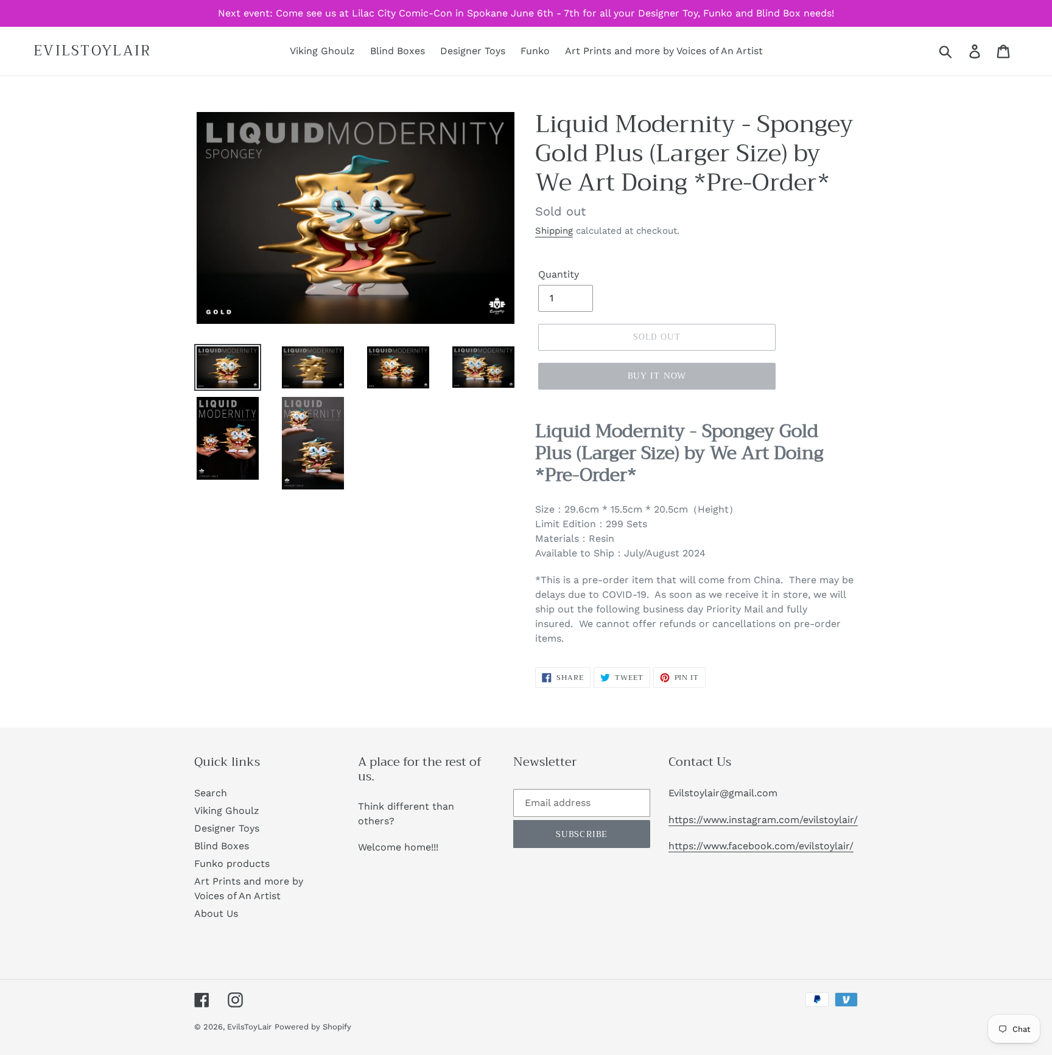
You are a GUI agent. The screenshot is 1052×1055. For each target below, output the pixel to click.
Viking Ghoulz (226, 810)
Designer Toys (226, 828)
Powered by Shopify (313, 1026)
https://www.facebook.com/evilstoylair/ (761, 846)
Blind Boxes (221, 846)
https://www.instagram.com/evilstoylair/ (763, 819)
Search (210, 793)
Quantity (558, 274)
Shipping (554, 230)
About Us (216, 913)
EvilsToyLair (92, 51)
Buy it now (657, 375)
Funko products (232, 863)
